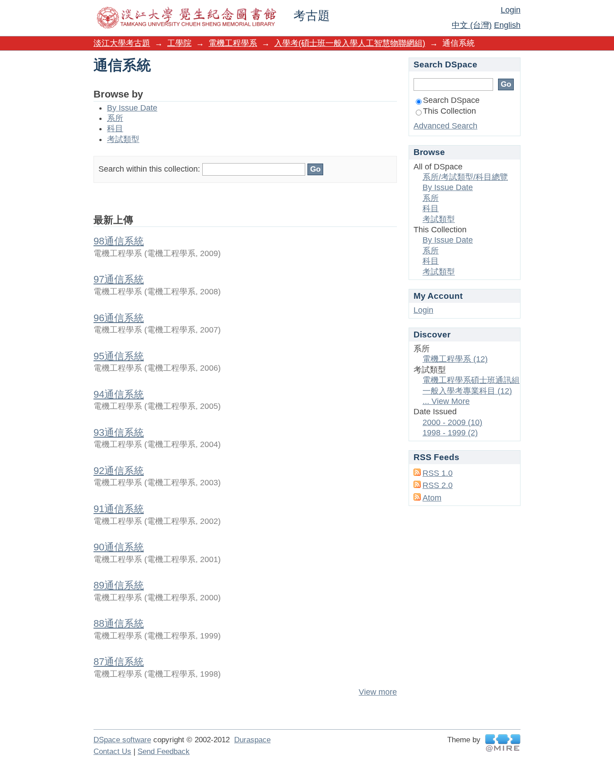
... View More (446, 401)
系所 (115, 118)
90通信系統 (118, 547)
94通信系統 (118, 394)
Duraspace (252, 740)
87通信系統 (118, 661)
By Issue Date (132, 107)
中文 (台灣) (472, 25)
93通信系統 (118, 432)
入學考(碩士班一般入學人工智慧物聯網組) (349, 43)
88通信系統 (118, 623)
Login (511, 9)
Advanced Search (445, 125)
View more (378, 691)
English (507, 25)
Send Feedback (164, 751)
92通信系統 (118, 470)
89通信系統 (118, 585)
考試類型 (123, 139)
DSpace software (122, 740)
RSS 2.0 (438, 485)
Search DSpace (451, 100)
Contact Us (112, 751)
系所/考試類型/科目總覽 (465, 177)
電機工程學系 (233, 43)
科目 (115, 128)
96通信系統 (118, 318)
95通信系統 (118, 356)
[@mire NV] (503, 743)
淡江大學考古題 (121, 43)
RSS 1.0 (438, 473)
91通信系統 (118, 508)
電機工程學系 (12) (455, 359)
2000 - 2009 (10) (452, 422)
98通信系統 (118, 241)
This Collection (449, 110)
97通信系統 (118, 279)
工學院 (179, 43)
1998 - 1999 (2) (450, 432)
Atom (432, 497)
